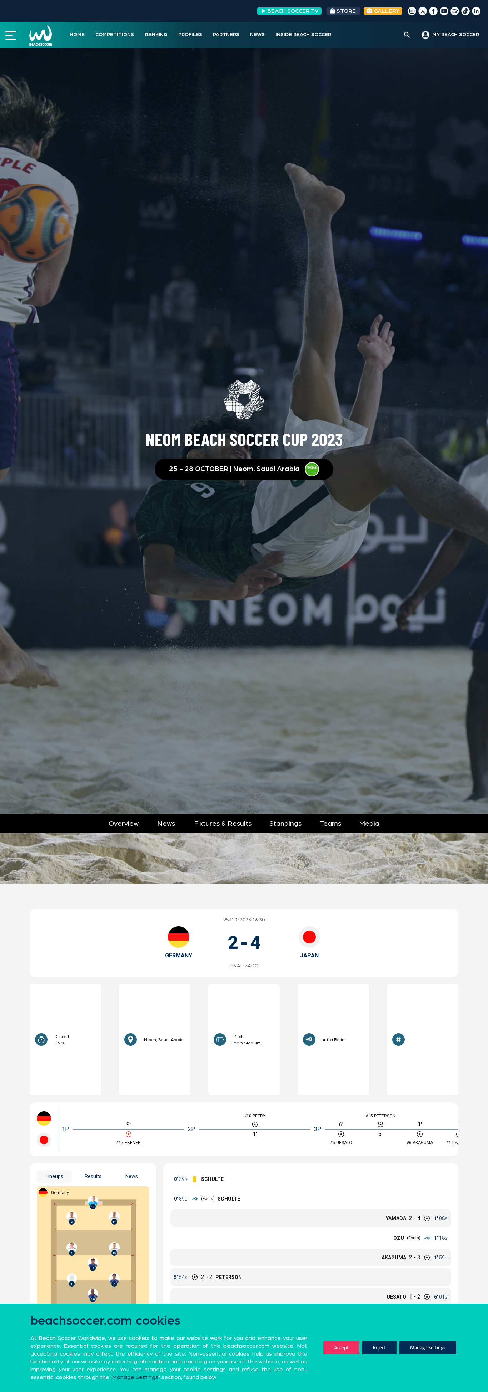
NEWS (257, 34)
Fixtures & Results (223, 823)
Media (369, 823)
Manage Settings (427, 1348)
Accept (341, 1348)
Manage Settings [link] (135, 1377)
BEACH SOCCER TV (293, 11)
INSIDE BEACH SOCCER (303, 34)
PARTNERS (226, 34)
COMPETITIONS (114, 34)
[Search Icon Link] (407, 35)
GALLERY (385, 11)
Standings (285, 823)
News (166, 823)
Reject (379, 1348)
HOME (77, 34)
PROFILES (190, 34)
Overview (124, 823)
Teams (330, 823)
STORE (346, 11)
